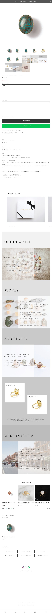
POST (4, 508)
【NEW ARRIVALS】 (9, 551)
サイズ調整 (4, 100)
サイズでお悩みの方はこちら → (7, 117)
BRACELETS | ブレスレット (26, 555)
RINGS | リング (42, 551)
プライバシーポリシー (21, 603)
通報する (48, 508)
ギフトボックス (5, 83)
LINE (13, 508)
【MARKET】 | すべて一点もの (26, 551)
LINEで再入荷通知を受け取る (26, 125)
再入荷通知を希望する (26, 120)
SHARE (9, 508)
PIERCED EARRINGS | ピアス (42, 555)
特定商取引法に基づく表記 (30, 603)
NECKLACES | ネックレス (9, 555)
